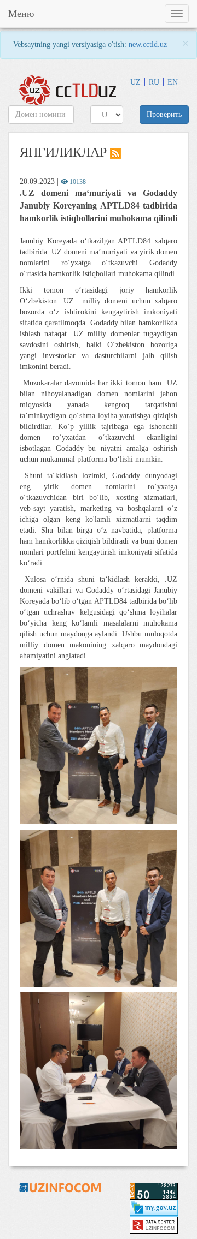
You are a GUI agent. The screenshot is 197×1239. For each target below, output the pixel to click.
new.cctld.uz (148, 44)
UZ (135, 82)
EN (172, 82)
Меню (21, 13)
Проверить (164, 114)
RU (154, 82)
